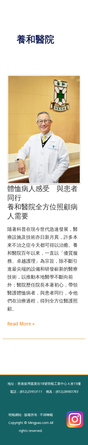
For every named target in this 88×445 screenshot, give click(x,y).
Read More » (21, 323)
